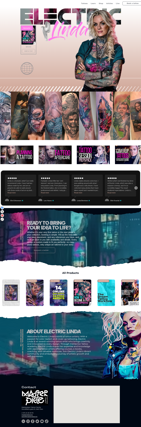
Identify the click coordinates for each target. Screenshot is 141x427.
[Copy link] (2, 219)
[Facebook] (2, 207)
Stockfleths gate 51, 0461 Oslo (32, 409)
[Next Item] (135, 116)
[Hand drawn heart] (47, 31)
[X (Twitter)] (2, 211)
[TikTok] (46, 421)
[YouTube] (42, 421)
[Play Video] (17, 155)
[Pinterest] (2, 215)
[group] (70, 292)
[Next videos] (138, 154)
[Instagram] (28, 421)
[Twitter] (37, 421)
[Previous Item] (6, 116)
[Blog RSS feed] (23, 421)
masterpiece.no (27, 415)
